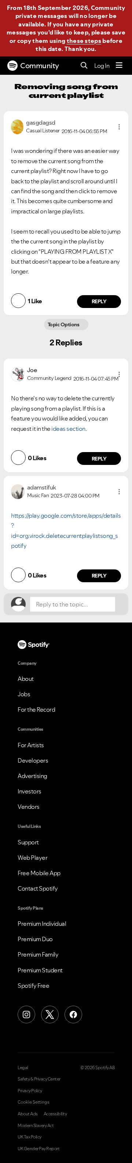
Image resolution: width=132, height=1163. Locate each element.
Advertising (32, 776)
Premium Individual (42, 924)
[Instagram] (26, 1014)
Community (39, 65)
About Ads (28, 1114)
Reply (99, 301)
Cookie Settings (34, 1102)
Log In (101, 66)
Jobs (24, 694)
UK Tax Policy (29, 1137)
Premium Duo (35, 939)
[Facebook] (73, 1014)
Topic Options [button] (64, 324)
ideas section (68, 429)
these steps (84, 41)
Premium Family (38, 954)
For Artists (31, 745)
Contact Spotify (38, 888)
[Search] (84, 66)
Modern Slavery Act (36, 1126)
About (26, 679)
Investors (29, 791)
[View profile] (17, 126)
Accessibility (55, 1114)
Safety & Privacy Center (39, 1079)
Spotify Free (33, 986)
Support (28, 842)
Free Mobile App (39, 873)
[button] (119, 126)
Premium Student (40, 970)
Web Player (32, 858)
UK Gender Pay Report (38, 1149)
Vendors (29, 807)
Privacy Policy (30, 1091)
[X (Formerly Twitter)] (50, 1014)
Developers (33, 760)
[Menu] (119, 65)
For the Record (36, 709)
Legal (23, 1068)
